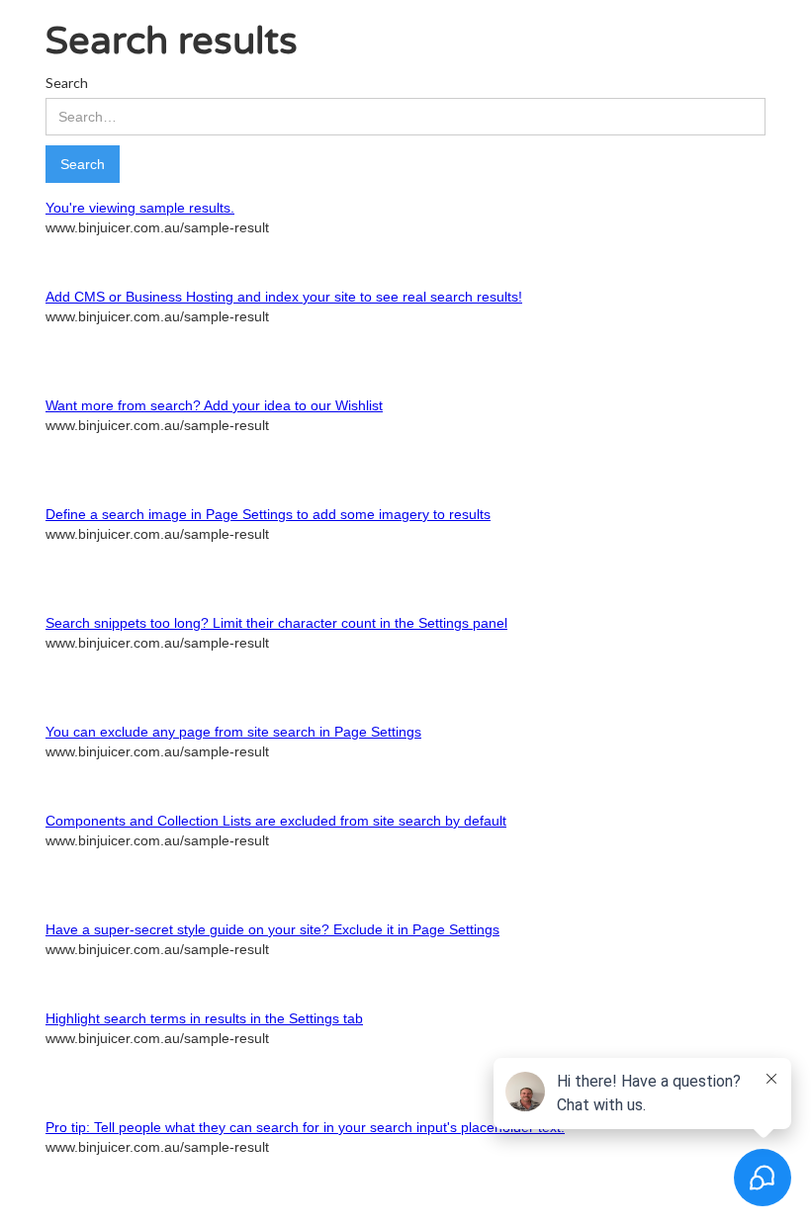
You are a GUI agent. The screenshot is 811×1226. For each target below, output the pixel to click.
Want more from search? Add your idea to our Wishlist (214, 405)
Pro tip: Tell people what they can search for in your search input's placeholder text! (305, 1127)
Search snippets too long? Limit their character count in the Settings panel (276, 623)
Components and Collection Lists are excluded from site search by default (275, 821)
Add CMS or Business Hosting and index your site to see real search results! (283, 297)
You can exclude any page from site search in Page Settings (233, 732)
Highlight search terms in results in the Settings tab (204, 1018)
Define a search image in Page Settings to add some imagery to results (268, 514)
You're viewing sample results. (139, 208)
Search (66, 82)
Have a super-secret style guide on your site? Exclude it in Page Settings (272, 929)
